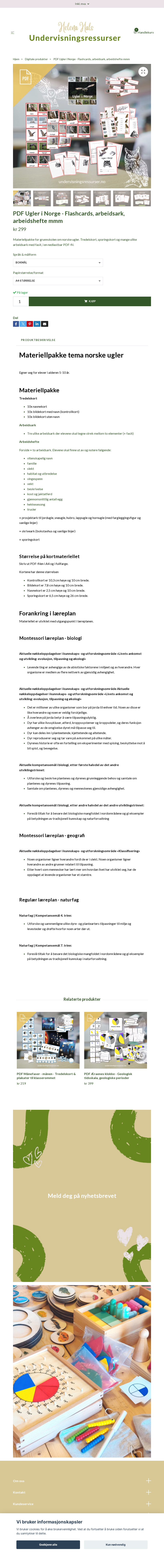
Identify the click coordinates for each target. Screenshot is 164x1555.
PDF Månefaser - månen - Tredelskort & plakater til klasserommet (46, 1076)
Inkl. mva (80, 3)
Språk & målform (24, 254)
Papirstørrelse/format (28, 272)
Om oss (18, 1481)
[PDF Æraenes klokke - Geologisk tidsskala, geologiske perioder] (115, 1040)
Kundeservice (23, 1504)
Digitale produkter (36, 59)
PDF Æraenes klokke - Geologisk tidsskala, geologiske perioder (108, 1076)
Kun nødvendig (116, 1544)
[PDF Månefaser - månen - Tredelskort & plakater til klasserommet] (48, 1040)
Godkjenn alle (48, 1544)
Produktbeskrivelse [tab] (38, 340)
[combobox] (58, 263)
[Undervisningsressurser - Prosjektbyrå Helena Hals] (75, 32)
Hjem (16, 59)
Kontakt (19, 1492)
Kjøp (92, 301)
